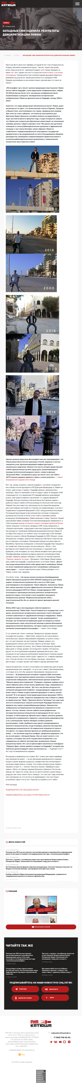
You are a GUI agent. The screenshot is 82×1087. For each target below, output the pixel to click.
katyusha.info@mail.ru (61, 1033)
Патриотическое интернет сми (41, 1028)
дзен (52, 997)
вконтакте (53, 989)
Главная (7, 55)
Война (6, 23)
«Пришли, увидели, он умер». (18, 559)
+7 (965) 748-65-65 (61, 1037)
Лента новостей (16, 842)
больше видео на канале (42, 926)
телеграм (22, 989)
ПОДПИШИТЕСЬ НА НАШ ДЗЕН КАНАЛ (22, 790)
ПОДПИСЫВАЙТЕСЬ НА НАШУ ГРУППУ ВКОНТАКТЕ (28, 795)
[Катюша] (8, 4)
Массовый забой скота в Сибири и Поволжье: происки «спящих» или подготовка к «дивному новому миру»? (57, 970)
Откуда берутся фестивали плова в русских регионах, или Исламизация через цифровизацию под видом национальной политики (22, 971)
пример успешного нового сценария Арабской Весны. (40, 523)
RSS (23, 1055)
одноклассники (25, 998)
